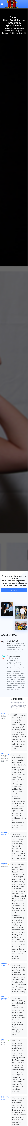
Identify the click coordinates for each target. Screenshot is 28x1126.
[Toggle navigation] (2, 4)
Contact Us (14, 590)
